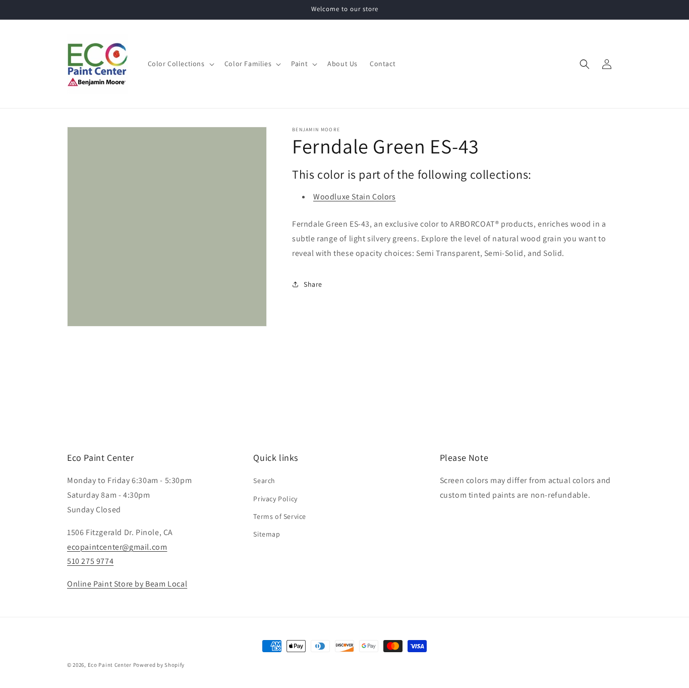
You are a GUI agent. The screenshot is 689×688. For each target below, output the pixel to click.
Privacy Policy (275, 498)
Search (264, 480)
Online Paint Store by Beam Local (127, 583)
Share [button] (313, 284)
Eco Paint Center (110, 664)
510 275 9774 (90, 561)
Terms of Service (279, 516)
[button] (180, 63)
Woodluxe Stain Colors (354, 196)
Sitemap (266, 534)
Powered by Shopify (159, 664)
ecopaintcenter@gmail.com (117, 547)
